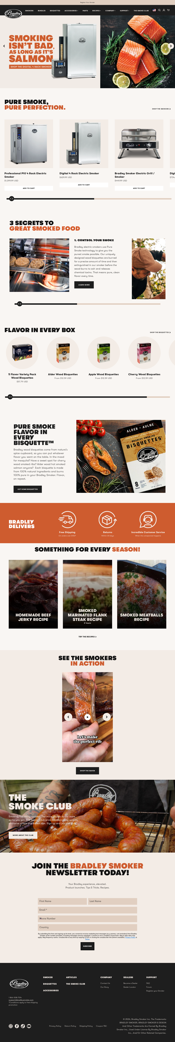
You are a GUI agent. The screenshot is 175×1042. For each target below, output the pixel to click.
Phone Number (75, 524)
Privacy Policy (85, 560)
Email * (71, 511)
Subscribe (87, 566)
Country (71, 536)
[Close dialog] (108, 472)
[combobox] (71, 529)
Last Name (73, 499)
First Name (73, 487)
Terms (94, 560)
